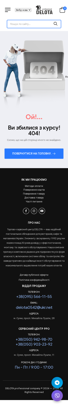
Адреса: (34, 313)
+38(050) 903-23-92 (34, 344)
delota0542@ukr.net (34, 307)
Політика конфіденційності (34, 279)
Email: (34, 302)
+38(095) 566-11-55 (34, 296)
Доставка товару (34, 197)
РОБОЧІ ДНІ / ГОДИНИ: (34, 362)
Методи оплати (34, 186)
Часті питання (34, 201)
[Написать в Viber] (57, 395)
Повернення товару (34, 193)
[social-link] (26, 211)
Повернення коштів (34, 189)
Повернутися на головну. (31, 153)
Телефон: (34, 291)
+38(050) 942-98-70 (34, 339)
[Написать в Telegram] (57, 382)
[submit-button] (55, 24)
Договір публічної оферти (34, 274)
